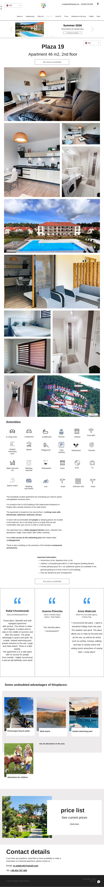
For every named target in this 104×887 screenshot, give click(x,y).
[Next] (92, 29)
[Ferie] (52, 36)
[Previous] (11, 29)
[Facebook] (97, 3)
